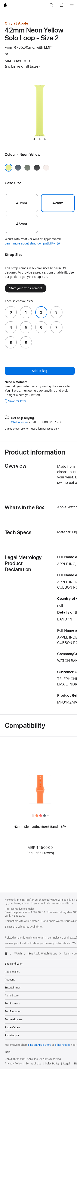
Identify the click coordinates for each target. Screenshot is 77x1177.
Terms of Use (33, 1063)
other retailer (62, 1044)
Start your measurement (25, 288)
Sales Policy (52, 1063)
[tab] (34, 139)
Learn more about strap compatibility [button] (30, 243)
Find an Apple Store (39, 1044)
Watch (18, 953)
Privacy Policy (13, 1063)
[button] (51, 5)
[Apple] (6, 953)
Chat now (19, 422)
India (7, 1051)
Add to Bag (39, 371)
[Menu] (72, 5)
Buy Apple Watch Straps (42, 953)
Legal (66, 1063)
